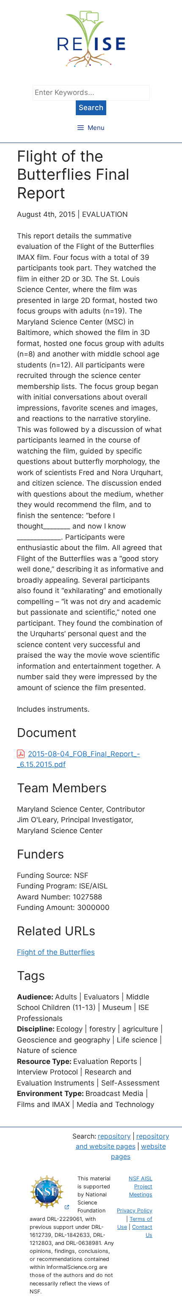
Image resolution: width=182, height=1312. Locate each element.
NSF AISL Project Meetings (140, 1186)
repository (114, 1136)
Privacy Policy (134, 1210)
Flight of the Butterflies (56, 952)
